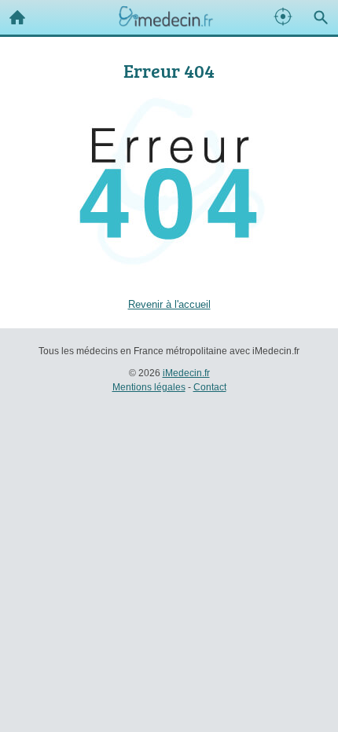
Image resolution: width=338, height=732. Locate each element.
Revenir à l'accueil (169, 304)
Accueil (17, 17)
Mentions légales (149, 387)
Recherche (320, 17)
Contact (209, 387)
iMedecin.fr (186, 373)
